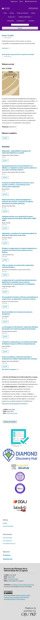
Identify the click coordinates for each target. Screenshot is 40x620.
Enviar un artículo (10, 421)
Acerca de (11, 17)
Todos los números (22, 13)
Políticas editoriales (25, 17)
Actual (12, 13)
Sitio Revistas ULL (32, 1)
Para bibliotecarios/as (9, 543)
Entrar (21, 1)
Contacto (31, 21)
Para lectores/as (7, 537)
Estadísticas (20, 21)
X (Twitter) (6, 555)
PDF (6, 138)
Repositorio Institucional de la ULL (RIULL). (15, 403)
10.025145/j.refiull (11, 413)
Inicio (5, 13)
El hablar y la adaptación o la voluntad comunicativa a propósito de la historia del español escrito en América (19, 250)
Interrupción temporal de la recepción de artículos (18, 54)
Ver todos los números (9, 369)
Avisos (33, 13)
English (5, 523)
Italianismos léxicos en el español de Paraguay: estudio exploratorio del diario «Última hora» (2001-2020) (19, 218)
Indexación (10, 21)
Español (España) (8, 526)
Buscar (20, 28)
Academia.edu (7, 559)
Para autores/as (7, 540)
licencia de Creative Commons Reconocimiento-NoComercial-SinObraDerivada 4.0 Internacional (17, 597)
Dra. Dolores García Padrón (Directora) (22, 584)
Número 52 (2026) (7, 35)
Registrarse (14, 1)
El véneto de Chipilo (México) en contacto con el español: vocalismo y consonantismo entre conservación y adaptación (18, 184)
